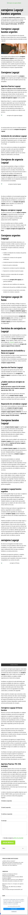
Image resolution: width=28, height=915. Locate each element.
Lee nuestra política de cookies (14, 906)
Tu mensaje (3, 820)
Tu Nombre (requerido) (6, 801)
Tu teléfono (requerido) (6, 814)
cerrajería (11, 342)
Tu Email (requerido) (6, 807)
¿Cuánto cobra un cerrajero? (8, 861)
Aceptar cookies (14, 908)
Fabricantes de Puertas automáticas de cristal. (12, 862)
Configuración (14, 911)
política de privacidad (18, 838)
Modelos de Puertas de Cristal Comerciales (12, 863)
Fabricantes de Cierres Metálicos (9, 865)
